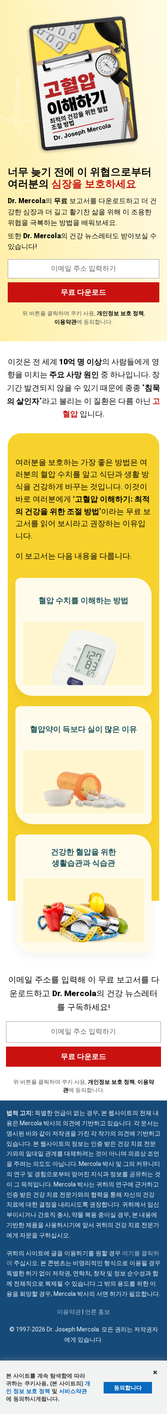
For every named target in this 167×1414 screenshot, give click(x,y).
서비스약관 (73, 1391)
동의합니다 (128, 1387)
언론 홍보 (97, 1311)
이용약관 (69, 1311)
